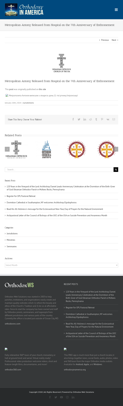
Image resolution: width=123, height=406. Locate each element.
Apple (86, 364)
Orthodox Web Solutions (83, 392)
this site (42, 89)
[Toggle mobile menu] (116, 9)
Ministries (11, 240)
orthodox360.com (13, 369)
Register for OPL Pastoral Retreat (21, 196)
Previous (105, 40)
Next (114, 40)
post (11, 89)
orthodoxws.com (12, 323)
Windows (98, 364)
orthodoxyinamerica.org (75, 369)
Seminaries (12, 246)
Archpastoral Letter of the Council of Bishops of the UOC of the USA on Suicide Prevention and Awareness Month (57, 215)
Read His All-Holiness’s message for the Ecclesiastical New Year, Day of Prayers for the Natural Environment (55, 209)
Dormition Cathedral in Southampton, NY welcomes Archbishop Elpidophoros (42, 202)
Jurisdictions (28, 103)
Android (79, 364)
